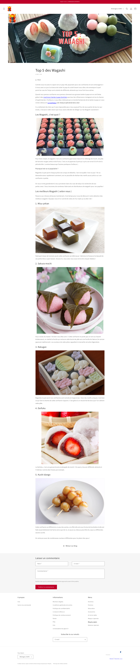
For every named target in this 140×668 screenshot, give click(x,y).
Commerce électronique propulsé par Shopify (40, 663)
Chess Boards (121, 658)
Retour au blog (71, 546)
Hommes (91, 602)
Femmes (90, 605)
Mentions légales (58, 602)
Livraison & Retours (59, 612)
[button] (4, 9)
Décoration (91, 608)
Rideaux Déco (111, 658)
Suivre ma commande (24, 605)
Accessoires (91, 612)
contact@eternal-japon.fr (60, 628)
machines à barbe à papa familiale (55, 97)
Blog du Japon (92, 622)
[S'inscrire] (85, 639)
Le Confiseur (52, 103)
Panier (55, 618)
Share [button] (39, 80)
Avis (19, 602)
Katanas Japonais (93, 625)
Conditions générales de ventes (62, 605)
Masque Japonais (93, 618)
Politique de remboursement (62, 615)
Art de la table (92, 615)
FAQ (54, 622)
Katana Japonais (117, 658)
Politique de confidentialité (61, 608)
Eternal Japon (25, 663)
